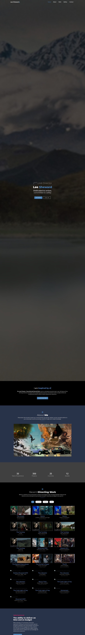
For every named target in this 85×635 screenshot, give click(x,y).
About (54, 2)
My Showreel (38, 197)
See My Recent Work (42, 398)
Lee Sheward (14, 2)
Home (49, 2)
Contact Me (47, 197)
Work (60, 2)
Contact (71, 2)
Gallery (65, 2)
